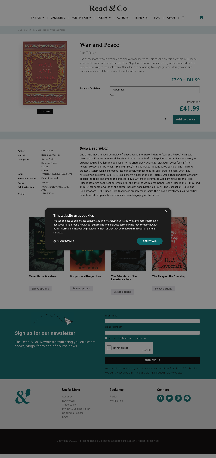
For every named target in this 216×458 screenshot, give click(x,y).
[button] (63, 241)
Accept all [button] (150, 240)
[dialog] (108, 229)
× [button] (166, 211)
